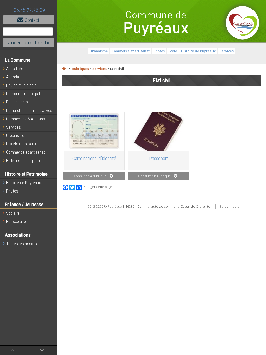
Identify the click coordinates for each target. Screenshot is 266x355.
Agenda (12, 77)
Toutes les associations (26, 243)
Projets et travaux (21, 143)
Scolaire (13, 213)
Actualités (14, 68)
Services (13, 127)
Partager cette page (97, 187)
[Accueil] (64, 68)
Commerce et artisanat (25, 152)
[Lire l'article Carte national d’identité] (94, 131)
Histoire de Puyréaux (23, 182)
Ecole (172, 51)
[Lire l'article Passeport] (158, 131)
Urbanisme (15, 135)
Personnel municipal (23, 93)
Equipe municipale (21, 85)
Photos (12, 191)
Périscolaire (16, 221)
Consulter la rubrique (90, 176)
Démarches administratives (29, 110)
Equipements (17, 102)
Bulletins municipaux (23, 160)
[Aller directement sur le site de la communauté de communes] (242, 23)
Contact (32, 20)
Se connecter (230, 206)
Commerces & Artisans (25, 118)
